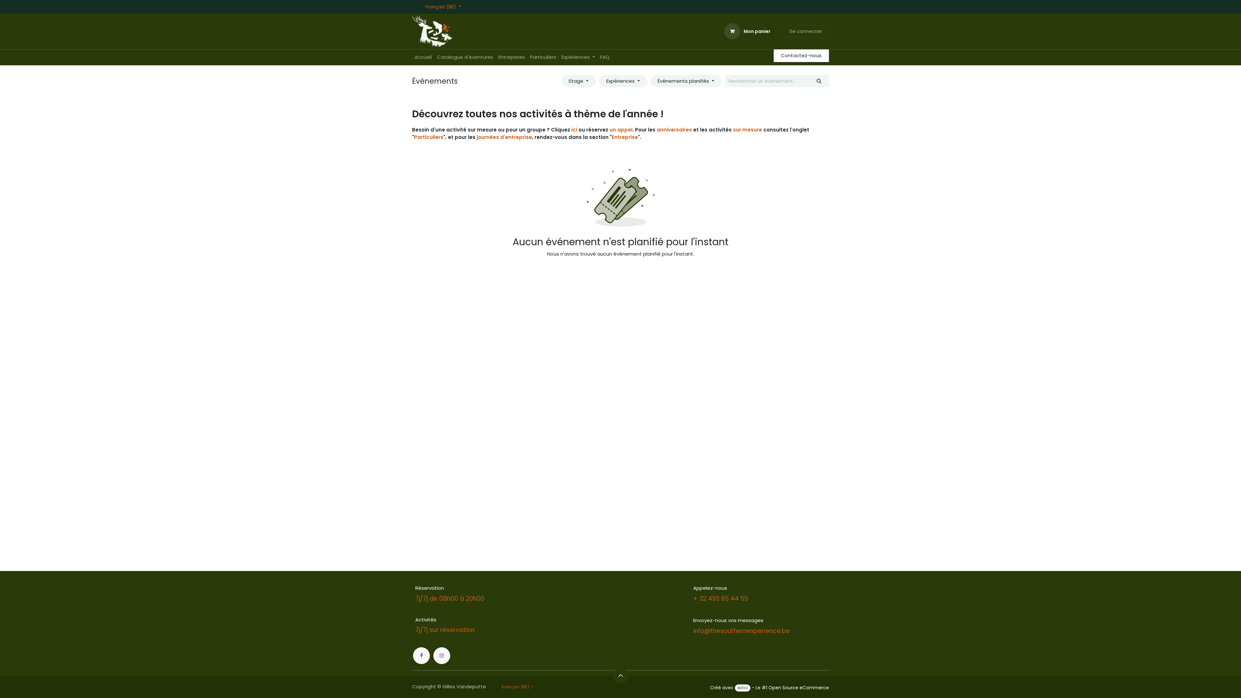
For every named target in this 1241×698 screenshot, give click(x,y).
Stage (576, 81)
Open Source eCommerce (799, 687)
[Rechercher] (819, 81)
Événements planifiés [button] (684, 81)
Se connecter (806, 31)
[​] (421, 655)
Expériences (621, 81)
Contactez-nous (801, 55)
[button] (620, 675)
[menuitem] (423, 57)
